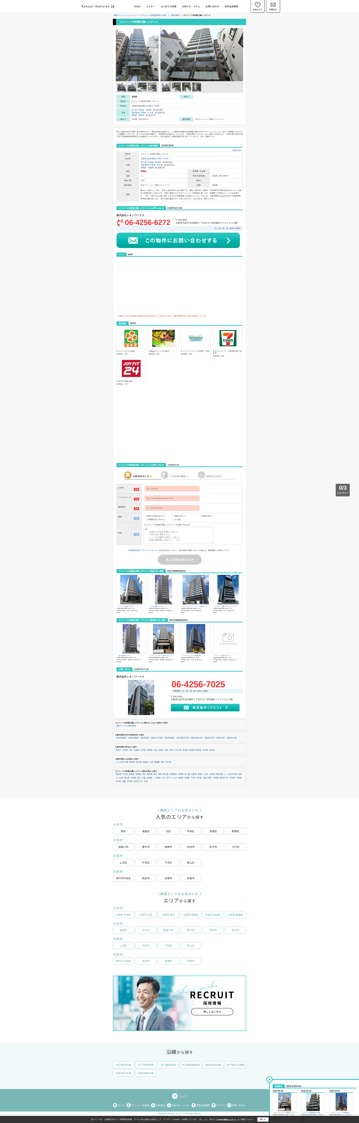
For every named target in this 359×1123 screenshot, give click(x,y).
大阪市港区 (144, 738)
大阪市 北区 (145, 914)
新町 (166, 750)
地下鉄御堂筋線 (191, 1065)
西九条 (127, 778)
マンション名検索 (140, 1105)
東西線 (134, 115)
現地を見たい (207, 516)
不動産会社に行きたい (157, 519)
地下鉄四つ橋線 (235, 1065)
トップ (183, 1096)
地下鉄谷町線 (123, 1065)
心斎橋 (212, 774)
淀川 (168, 778)
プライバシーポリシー (150, 550)
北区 (168, 831)
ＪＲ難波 (157, 778)
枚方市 (235, 930)
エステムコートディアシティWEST (193, 606)
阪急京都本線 (145, 1073)
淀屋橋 (180, 774)
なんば (174, 778)
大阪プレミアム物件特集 (126, 726)
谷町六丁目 (138, 781)
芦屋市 (191, 878)
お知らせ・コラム (191, 6)
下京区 (168, 862)
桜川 (139, 778)
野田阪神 (173, 774)
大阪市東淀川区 (196, 738)
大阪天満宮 (207, 778)
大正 (163, 778)
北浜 (240, 774)
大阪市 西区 (168, 914)
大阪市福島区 (133, 738)
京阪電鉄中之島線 (138, 113)
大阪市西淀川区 (182, 738)
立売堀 (125, 750)
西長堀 (132, 762)
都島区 (235, 831)
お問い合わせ (212, 6)
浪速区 (213, 831)
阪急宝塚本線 (213, 1065)
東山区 (191, 862)
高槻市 (168, 847)
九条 (155, 750)
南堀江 (118, 750)
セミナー (150, 6)
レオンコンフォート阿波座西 (191, 655)
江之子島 (178, 750)
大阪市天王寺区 (156, 738)
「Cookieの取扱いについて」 (226, 1119)
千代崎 (205, 750)
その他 (177, 519)
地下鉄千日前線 (137, 110)
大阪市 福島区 (191, 914)
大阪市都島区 (121, 738)
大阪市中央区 (231, 738)
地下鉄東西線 (168, 1065)
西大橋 (139, 762)
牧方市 (213, 847)
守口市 (235, 847)
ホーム (121, 1105)
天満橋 (215, 778)
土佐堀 (212, 750)
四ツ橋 (168, 762)
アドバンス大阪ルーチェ (222, 655)
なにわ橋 (119, 778)
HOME (137, 6)
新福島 (141, 115)
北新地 (194, 774)
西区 (123, 831)
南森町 (180, 778)
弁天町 (118, 781)
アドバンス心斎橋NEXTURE (311, 1112)
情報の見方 (237, 150)
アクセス (220, 1105)
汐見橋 (133, 778)
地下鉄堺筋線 (145, 1065)
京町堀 (149, 750)
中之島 (150, 113)
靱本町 (198, 750)
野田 (155, 774)
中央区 (191, 831)
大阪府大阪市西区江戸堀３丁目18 (154, 159)
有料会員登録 (231, 6)
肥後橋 (157, 762)
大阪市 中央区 (123, 914)
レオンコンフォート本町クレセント (161, 655)
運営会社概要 (203, 1105)
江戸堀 (143, 750)
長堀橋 (149, 778)
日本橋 (198, 778)
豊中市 (146, 847)
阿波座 (148, 110)
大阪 (144, 778)
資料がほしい (180, 516)
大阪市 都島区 (235, 914)
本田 (171, 750)
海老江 (200, 774)
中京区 (146, 862)
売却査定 (160, 1105)
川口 (131, 750)
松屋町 (187, 778)
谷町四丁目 (223, 778)
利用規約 (133, 550)
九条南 (136, 750)
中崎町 (239, 778)
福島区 (146, 831)
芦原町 (232, 778)
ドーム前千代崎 (122, 762)
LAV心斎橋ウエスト (156, 606)
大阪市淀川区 (209, 738)
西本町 (185, 750)
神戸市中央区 (123, 878)
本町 (162, 762)
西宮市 (146, 878)
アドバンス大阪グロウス (125, 606)
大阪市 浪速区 (213, 914)
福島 (160, 774)
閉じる (263, 1119)
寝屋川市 (123, 847)
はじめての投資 (168, 6)
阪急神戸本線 (123, 1073)
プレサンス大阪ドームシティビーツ (226, 606)
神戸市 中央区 (123, 961)
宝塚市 (168, 878)
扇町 (124, 781)
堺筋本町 (219, 774)
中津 (193, 778)
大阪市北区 (220, 738)
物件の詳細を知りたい (157, 516)
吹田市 (191, 847)
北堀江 (161, 750)
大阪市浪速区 (169, 738)
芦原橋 (130, 781)
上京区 (123, 862)
